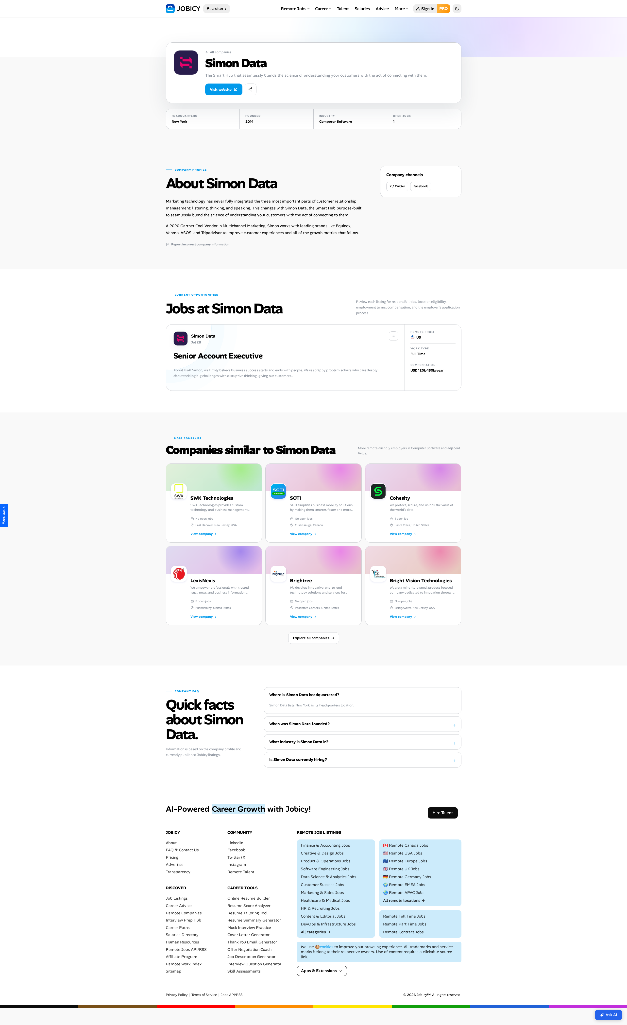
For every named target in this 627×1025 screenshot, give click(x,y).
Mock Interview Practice (249, 927)
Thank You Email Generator (252, 942)
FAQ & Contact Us (182, 850)
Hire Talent (443, 812)
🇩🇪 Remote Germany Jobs (407, 876)
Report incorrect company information (200, 244)
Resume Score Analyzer (249, 905)
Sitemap (173, 971)
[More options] (393, 336)
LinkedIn (235, 842)
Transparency (178, 872)
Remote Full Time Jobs (404, 916)
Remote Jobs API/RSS (186, 949)
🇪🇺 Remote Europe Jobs (405, 861)
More (400, 8)
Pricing (172, 857)
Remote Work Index (184, 964)
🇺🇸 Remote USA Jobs (402, 853)
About (171, 842)
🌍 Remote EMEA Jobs (404, 884)
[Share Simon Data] (250, 89)
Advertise (175, 864)
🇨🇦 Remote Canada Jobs (405, 845)
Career (321, 8)
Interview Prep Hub (183, 920)
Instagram (236, 864)
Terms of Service (204, 995)
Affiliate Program (181, 956)
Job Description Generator (251, 956)
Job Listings (177, 898)
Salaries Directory (182, 935)
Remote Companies (184, 913)
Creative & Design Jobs (322, 853)
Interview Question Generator (254, 964)
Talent (343, 8)
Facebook (420, 186)
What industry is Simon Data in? (298, 741)
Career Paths (178, 927)
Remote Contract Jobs (403, 932)
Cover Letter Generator (248, 935)
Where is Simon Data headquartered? (304, 694)
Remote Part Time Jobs (404, 924)
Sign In (427, 8)
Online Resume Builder (248, 898)
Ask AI (611, 1014)
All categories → (316, 932)
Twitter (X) (237, 857)
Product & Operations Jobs (326, 861)
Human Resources (182, 942)
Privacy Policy (176, 995)
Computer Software (335, 121)
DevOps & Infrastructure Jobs (328, 924)
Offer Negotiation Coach (249, 949)
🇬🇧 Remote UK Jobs (401, 869)
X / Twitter (397, 186)
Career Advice (179, 905)
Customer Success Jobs (322, 884)
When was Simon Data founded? (299, 723)
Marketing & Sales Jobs (322, 892)
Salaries (362, 8)
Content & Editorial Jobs (323, 916)
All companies (218, 52)
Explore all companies (313, 638)
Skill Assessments (244, 971)
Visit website (221, 89)
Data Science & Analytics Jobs (328, 876)
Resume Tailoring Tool (247, 913)
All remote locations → (404, 900)
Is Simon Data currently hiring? (298, 759)
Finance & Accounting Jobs (325, 845)
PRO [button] (443, 8)
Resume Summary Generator (254, 920)
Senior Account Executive (218, 356)
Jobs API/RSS (231, 995)
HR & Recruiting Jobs (320, 908)
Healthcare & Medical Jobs (325, 900)
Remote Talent (240, 872)
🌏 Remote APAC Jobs (403, 892)
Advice (382, 8)
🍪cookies (324, 946)
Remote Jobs (293, 8)
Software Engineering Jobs (325, 869)
